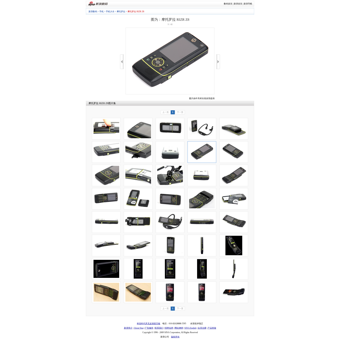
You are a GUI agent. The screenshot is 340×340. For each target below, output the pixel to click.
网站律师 (179, 328)
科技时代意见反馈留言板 (148, 323)
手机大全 (110, 11)
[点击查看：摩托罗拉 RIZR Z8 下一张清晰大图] (170, 93)
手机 (101, 11)
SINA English (190, 328)
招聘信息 (169, 328)
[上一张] (122, 61)
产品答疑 (212, 328)
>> (218, 61)
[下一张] (218, 61)
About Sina (138, 328)
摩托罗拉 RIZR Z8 (98, 103)
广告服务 (149, 328)
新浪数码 (93, 11)
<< (122, 61)
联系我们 (159, 328)
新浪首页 (238, 3)
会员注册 (202, 328)
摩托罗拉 (121, 11)
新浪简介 (128, 328)
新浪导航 (248, 3)
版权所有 (175, 337)
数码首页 (228, 3)
